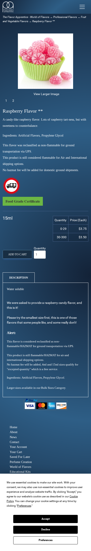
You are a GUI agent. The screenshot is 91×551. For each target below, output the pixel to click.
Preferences (46, 540)
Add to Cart (17, 254)
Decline (45, 529)
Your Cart (16, 452)
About (13, 432)
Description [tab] (18, 277)
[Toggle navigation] (82, 6)
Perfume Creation (21, 462)
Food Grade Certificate (23, 201)
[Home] (8, 7)
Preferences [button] (24, 505)
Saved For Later (20, 457)
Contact (14, 442)
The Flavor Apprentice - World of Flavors (26, 17)
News (13, 437)
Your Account (18, 447)
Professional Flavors (65, 17)
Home (13, 427)
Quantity (40, 248)
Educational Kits (20, 471)
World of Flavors (20, 467)
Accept (46, 518)
